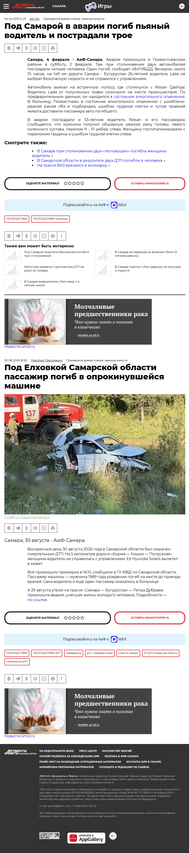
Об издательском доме (56, 751)
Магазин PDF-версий (117, 751)
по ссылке (37, 600)
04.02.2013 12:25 (15, 19)
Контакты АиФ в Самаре (143, 761)
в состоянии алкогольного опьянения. (147, 96)
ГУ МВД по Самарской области (27, 517)
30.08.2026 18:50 (15, 360)
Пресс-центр (88, 751)
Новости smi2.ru (19, 346)
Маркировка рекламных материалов (66, 767)
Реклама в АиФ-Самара (122, 756)
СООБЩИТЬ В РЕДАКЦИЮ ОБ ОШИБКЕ (124, 767)
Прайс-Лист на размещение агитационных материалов (80, 761)
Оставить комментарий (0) (150, 183)
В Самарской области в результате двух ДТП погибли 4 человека (99, 160)
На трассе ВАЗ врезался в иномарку (72, 165)
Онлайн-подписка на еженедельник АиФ (69, 756)
